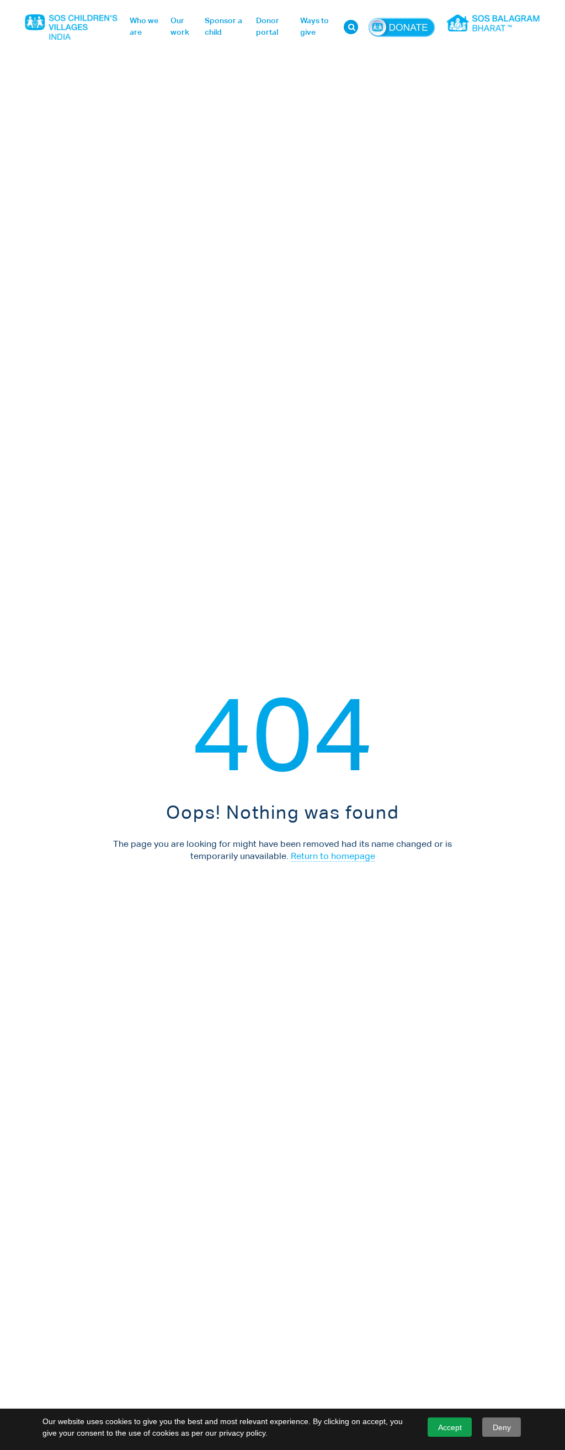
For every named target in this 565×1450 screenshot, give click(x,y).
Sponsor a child (223, 26)
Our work (179, 26)
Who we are (144, 26)
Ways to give (314, 26)
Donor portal (267, 26)
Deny (502, 1427)
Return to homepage (333, 856)
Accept (450, 1427)
